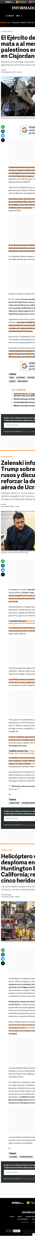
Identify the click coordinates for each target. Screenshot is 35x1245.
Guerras (12, 381)
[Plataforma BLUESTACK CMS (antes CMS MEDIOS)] (16, 1230)
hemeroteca (25, 1222)
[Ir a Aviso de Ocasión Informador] (9, 1)
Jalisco (12, 1216)
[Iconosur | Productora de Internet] (9, 1230)
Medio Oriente (22, 381)
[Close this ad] (33, 1234)
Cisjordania (20, 377)
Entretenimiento (23, 1219)
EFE (5, 70)
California (13, 1157)
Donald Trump (14, 803)
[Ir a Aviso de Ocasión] (18, 1201)
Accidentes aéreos (26, 1157)
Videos (11, 16)
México (20, 1216)
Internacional (6, 31)
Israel (12, 377)
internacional (30, 1216)
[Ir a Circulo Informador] (20, 1)
